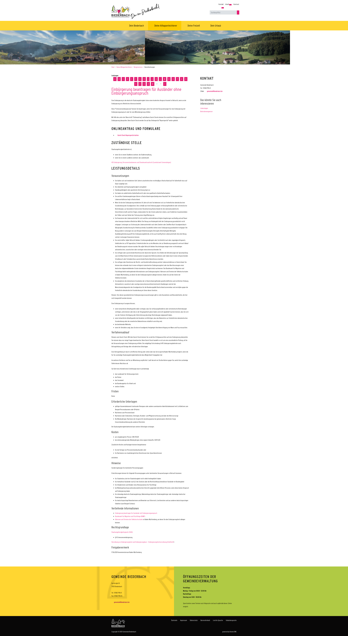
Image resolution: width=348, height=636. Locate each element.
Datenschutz (194, 620)
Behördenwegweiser (206, 111)
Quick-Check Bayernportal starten (128, 135)
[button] (222, 7)
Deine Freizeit (194, 25)
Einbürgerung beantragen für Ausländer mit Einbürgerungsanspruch (136, 513)
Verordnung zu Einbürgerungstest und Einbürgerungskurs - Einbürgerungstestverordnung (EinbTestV (142, 542)
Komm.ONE (233, 632)
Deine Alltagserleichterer (165, 25)
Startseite (174, 620)
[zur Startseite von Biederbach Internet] (141, 11)
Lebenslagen (204, 108)
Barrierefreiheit (205, 620)
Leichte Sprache (218, 620)
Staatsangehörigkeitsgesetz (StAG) (122, 532)
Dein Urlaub (215, 25)
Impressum (183, 620)
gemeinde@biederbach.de (214, 91)
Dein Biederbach (136, 25)
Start (113, 67)
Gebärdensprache (231, 620)
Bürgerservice (138, 67)
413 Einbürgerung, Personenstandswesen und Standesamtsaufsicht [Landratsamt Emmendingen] (141, 162)
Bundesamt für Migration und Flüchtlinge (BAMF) (130, 516)
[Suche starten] (238, 12)
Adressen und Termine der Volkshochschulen (129, 519)
